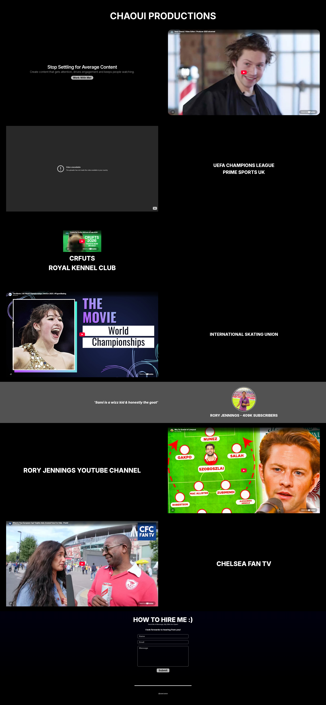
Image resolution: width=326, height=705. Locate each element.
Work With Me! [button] (82, 77)
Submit (163, 670)
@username (163, 693)
